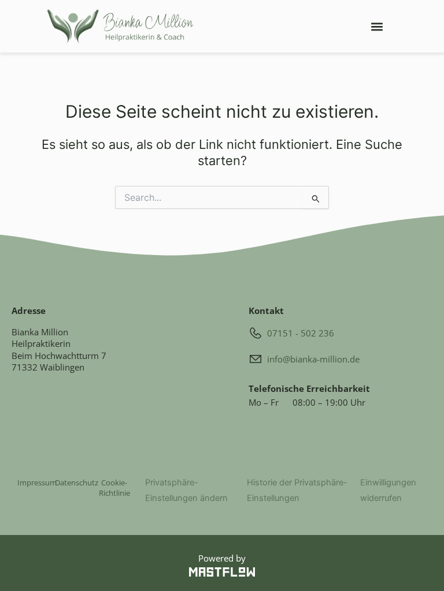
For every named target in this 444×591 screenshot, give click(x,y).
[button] (376, 26)
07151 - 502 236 (300, 333)
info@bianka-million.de (313, 359)
